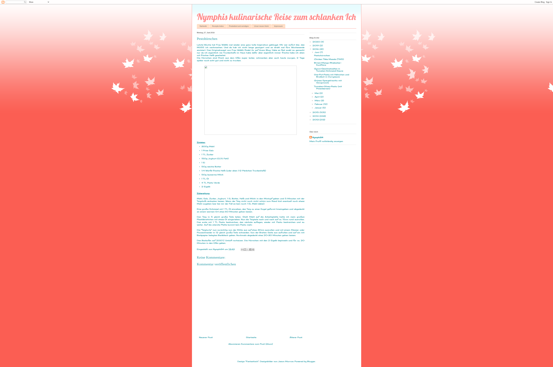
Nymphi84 (317, 137)
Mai (317, 93)
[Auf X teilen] (247, 249)
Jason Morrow (285, 361)
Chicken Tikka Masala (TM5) (329, 59)
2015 (316, 112)
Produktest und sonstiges (239, 26)
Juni (317, 52)
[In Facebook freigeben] (250, 249)
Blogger (311, 361)
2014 (316, 116)
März (318, 100)
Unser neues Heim (261, 26)
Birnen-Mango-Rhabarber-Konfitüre (327, 64)
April (317, 97)
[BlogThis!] (245, 249)
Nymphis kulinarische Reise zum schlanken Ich (276, 16)
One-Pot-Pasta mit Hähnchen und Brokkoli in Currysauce (331, 75)
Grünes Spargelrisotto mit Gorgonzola (328, 81)
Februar (319, 104)
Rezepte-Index (218, 26)
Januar (318, 108)
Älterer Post (296, 337)
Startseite (203, 26)
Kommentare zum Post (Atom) (257, 344)
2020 (317, 42)
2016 (316, 49)
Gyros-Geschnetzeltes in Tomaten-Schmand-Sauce (328, 70)
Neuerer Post (206, 337)
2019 (316, 45)
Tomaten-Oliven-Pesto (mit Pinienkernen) (328, 87)
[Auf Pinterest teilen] (253, 249)
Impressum (278, 26)
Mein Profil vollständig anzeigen (326, 141)
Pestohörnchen (322, 55)
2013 (316, 119)
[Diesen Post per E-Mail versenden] (242, 249)
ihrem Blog (265, 50)
